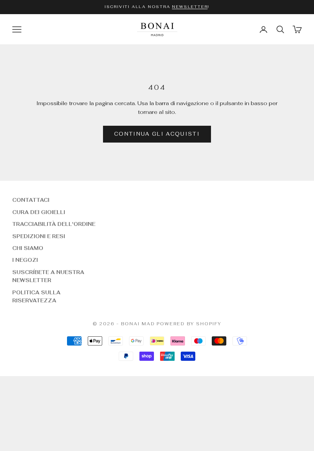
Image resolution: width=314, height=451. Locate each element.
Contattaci (30, 200)
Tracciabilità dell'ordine (53, 224)
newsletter (190, 6)
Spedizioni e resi (38, 236)
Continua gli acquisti (157, 134)
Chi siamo (27, 248)
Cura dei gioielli (38, 212)
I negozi (25, 260)
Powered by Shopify (189, 323)
